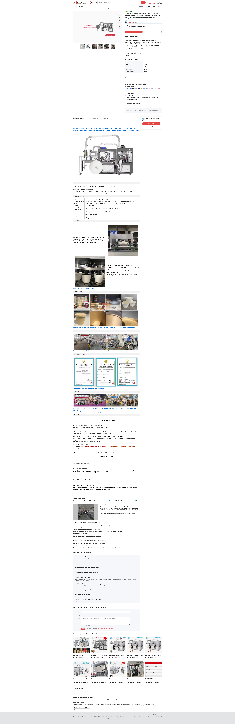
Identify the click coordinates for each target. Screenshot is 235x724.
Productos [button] (93, 2)
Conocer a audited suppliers (133, 714)
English (81, 716)
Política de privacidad (102, 714)
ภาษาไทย (143, 716)
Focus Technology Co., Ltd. (115, 718)
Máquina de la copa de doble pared (80, 691)
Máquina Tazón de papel (122, 691)
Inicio (74, 8)
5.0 (147, 120)
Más (74, 709)
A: (79, 615)
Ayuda (148, 6)
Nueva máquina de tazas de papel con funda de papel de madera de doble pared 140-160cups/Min (117, 680)
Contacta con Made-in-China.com (113, 714)
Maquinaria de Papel (93, 8)
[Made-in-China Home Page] (80, 2)
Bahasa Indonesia (159, 716)
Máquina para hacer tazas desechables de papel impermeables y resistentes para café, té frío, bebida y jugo (117, 655)
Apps (154, 6)
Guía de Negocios (148, 714)
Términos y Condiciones (161, 719)
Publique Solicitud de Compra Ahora (105, 628)
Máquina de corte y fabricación (149, 704)
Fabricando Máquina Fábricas (80, 704)
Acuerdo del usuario (94, 714)
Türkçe (148, 716)
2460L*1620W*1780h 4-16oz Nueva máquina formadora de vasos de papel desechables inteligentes (152, 680)
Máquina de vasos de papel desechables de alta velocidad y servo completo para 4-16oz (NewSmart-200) (135, 680)
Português (112, 716)
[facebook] (153, 714)
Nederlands (135, 716)
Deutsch (107, 716)
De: (79, 612)
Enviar (83, 628)
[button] (139, 2)
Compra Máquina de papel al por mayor (81, 707)
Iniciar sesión (159, 3)
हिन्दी (139, 716)
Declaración (87, 714)
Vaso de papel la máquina (100, 691)
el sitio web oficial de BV (105, 500)
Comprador (141, 6)
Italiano (117, 716)
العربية (131, 716)
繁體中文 (90, 716)
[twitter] (155, 714)
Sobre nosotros (81, 714)
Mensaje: (78, 618)
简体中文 (85, 716)
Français (98, 716)
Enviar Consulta (133, 32)
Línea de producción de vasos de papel (80, 693)
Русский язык (122, 716)
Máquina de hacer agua (136, 704)
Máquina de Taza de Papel (104, 8)
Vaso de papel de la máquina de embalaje (147, 691)
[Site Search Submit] (143, 2)
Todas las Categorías (79, 6)
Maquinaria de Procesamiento (82, 8)
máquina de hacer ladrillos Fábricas (108, 704)
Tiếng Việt (152, 716)
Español (103, 716)
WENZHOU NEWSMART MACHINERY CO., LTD (136, 21)
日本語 (94, 716)
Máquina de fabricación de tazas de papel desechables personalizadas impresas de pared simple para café (135, 655)
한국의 (127, 716)
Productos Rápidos (124, 714)
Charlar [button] (153, 32)
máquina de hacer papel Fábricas (123, 704)
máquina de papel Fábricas (93, 704)
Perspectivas (141, 714)
